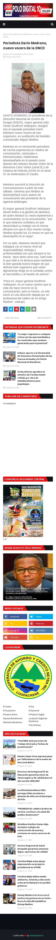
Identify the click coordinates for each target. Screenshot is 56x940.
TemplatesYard (36, 935)
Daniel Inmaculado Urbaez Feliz (19, 54)
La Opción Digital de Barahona (38, 720)
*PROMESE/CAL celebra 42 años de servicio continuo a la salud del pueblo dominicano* (34, 811)
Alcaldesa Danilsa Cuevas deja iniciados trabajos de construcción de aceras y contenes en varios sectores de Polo (33, 830)
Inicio (5, 34)
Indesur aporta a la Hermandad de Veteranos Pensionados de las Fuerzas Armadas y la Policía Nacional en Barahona (34, 357)
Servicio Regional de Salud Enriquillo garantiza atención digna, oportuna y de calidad (32, 848)
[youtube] (15, 637)
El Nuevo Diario (10, 714)
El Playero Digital (36, 714)
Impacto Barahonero (13, 718)
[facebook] (15, 616)
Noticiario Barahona (12, 722)
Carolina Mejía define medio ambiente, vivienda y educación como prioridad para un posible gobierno (33, 881)
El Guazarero (9, 710)
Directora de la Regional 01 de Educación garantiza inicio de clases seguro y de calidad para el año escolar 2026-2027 (34, 776)
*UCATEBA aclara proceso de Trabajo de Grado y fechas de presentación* (32, 743)
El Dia (31, 706)
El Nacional (34, 710)
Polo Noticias (35, 725)
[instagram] (15, 630)
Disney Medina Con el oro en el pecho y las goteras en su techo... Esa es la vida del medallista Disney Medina (34, 900)
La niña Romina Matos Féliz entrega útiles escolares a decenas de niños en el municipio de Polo (34, 795)
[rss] (15, 623)
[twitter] (41, 616)
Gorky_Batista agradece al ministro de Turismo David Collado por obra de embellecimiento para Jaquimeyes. (31, 377)
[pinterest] (41, 623)
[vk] (41, 630)
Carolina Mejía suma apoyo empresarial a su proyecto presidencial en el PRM (31, 864)
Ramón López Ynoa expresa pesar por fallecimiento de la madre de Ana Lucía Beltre (34, 759)
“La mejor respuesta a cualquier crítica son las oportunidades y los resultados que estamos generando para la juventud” (34, 339)
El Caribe (7, 706)
